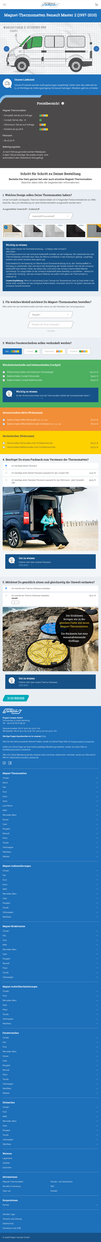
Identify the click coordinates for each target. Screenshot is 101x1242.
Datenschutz (8, 1223)
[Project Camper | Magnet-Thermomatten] (50, 5)
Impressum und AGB (12, 1228)
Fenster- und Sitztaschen (61, 1182)
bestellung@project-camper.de (17, 749)
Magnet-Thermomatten (13, 1182)
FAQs (43, 736)
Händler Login (9, 1214)
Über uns (7, 1191)
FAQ (52, 1186)
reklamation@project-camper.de (24, 757)
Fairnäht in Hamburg (12, 1186)
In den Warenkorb (15, 698)
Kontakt (53, 1191)
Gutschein (7, 1167)
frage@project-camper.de (82, 742)
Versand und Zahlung (12, 1219)
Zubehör (6, 1163)
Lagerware (7, 1158)
